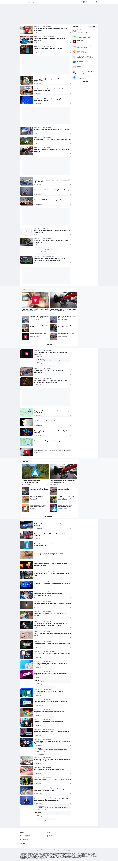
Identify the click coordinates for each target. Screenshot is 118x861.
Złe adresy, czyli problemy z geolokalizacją (36, 497)
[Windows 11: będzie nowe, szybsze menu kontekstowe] (26, 422)
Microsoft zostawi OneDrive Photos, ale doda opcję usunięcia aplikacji (51, 664)
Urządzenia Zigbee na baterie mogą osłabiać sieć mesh (52, 603)
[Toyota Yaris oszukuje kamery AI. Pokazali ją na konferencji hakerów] (53, 499)
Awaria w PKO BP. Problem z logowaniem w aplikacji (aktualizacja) (52, 231)
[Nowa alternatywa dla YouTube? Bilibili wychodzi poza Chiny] (26, 40)
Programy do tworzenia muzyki (25, 835)
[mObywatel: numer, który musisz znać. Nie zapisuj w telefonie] (26, 30)
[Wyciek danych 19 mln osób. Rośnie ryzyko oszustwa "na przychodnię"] (26, 760)
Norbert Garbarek (46, 429)
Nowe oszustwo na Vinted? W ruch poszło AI (49, 48)
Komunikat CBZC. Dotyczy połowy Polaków (48, 200)
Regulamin (49, 850)
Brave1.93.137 (80, 51)
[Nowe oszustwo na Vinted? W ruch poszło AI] (26, 49)
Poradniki (48, 834)
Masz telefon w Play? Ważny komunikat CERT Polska (52, 653)
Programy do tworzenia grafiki (25, 842)
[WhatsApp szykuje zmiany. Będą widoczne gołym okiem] (26, 80)
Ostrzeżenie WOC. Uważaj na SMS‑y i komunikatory (51, 190)
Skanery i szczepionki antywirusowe (84, 73)
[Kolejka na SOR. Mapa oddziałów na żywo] (26, 442)
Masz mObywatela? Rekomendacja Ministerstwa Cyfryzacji (38, 334)
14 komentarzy (39, 425)
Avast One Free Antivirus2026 (84, 31)
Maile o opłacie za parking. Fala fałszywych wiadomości (66, 334)
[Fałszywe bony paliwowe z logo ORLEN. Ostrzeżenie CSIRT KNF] (26, 151)
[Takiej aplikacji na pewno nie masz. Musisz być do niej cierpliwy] (26, 432)
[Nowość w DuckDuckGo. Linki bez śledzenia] (26, 722)
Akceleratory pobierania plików (83, 37)
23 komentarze (39, 204)
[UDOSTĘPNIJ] (70, 33)
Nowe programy (22, 843)
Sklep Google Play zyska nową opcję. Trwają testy (51, 701)
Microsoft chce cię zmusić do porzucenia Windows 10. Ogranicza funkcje (52, 742)
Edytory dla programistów (82, 47)
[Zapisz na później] (68, 33)
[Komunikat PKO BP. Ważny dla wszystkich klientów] (26, 131)
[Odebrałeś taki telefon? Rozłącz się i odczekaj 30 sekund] (26, 615)
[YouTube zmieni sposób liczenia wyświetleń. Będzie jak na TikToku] (26, 452)
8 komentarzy (38, 657)
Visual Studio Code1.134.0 (83, 46)
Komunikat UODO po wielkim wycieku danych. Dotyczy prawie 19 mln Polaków (50, 790)
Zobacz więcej (48, 344)
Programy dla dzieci (23, 840)
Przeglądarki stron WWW (82, 52)
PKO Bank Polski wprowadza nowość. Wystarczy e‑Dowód (50, 524)
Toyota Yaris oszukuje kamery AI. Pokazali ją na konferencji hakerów (67, 497)
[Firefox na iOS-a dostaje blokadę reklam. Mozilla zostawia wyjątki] (26, 565)
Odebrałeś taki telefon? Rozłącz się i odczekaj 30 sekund (50, 614)
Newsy (44, 2)
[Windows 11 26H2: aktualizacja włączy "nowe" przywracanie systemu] (26, 100)
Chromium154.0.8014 (82, 77)
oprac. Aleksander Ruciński (48, 256)
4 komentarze (38, 32)
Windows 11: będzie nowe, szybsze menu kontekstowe (52, 421)
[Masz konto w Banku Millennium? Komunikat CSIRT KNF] (26, 535)
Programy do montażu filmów (25, 838)
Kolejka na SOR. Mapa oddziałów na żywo (48, 441)
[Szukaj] (81, 2)
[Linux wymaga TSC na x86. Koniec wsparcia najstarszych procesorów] (26, 595)
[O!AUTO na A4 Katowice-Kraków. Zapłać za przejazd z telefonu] (25, 508)
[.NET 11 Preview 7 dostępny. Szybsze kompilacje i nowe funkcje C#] (26, 634)
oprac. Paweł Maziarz (47, 46)
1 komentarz (38, 143)
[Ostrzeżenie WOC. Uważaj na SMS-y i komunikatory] (26, 191)
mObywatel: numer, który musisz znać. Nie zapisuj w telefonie (51, 29)
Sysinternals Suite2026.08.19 (84, 56)
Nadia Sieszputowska (47, 409)
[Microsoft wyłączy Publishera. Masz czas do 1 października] (26, 692)
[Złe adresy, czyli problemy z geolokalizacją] (25, 499)
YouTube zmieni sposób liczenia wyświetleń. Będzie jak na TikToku (52, 451)
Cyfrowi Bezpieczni (62, 2)
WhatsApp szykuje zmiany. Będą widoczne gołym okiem (48, 80)
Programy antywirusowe (82, 32)
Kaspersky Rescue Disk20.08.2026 (85, 71)
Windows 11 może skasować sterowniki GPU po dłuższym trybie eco (49, 90)
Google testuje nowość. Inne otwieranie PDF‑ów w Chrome (50, 712)
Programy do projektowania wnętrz (26, 836)
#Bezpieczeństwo (28, 289)
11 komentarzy (39, 528)
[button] (97, 2)
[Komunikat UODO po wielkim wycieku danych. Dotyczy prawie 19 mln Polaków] (26, 790)
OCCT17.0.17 (80, 40)
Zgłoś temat (60, 850)
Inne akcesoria (80, 67)
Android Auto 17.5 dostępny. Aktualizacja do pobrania (52, 139)
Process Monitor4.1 (82, 61)
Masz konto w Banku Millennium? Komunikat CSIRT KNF (49, 534)
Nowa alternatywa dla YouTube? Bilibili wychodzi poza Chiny (50, 39)
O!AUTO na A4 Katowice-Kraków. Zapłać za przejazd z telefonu (38, 505)
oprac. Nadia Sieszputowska (48, 36)
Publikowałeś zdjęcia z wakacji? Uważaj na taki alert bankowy (52, 574)
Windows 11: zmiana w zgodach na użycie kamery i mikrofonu (51, 241)
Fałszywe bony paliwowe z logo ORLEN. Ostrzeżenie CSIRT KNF (51, 150)
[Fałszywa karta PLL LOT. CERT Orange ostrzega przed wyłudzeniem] (26, 181)
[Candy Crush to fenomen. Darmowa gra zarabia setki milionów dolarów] (26, 545)
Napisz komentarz (39, 83)
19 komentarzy (39, 617)
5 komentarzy (38, 93)
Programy (38, 2)
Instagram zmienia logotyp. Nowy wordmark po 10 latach (51, 732)
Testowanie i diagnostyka (82, 42)
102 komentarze (39, 803)
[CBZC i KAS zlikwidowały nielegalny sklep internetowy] (26, 780)
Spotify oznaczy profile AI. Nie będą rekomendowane (52, 643)
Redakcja (43, 850)
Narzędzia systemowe (81, 62)
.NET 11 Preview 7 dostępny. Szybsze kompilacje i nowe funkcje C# (52, 634)
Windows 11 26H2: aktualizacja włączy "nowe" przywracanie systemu (49, 99)
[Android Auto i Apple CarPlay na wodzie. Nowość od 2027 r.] (53, 508)
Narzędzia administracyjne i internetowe (85, 57)
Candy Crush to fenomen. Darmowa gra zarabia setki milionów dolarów (52, 544)
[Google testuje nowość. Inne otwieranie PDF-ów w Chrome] (26, 712)
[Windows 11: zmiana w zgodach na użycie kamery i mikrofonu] (26, 242)
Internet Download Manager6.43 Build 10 (87, 35)
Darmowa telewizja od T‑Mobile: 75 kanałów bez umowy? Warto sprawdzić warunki (50, 381)
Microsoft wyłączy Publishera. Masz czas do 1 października (49, 692)
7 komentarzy (38, 244)
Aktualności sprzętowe (50, 835)
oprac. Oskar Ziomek (47, 26)
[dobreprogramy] (29, 2)
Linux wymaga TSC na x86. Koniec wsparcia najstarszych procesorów (48, 594)
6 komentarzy (38, 445)
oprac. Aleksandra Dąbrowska (49, 77)
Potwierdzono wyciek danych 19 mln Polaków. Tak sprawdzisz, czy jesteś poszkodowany (51, 800)
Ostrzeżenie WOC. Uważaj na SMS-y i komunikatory (67, 317)
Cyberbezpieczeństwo (50, 836)
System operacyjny (50, 838)
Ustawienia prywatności (80, 850)
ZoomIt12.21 (80, 66)
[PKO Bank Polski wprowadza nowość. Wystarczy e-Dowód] (26, 525)
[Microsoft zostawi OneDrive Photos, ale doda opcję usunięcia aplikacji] (26, 664)
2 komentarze (38, 52)
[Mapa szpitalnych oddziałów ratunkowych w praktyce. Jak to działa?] (26, 412)
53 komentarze (39, 745)
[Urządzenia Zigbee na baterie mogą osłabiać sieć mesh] (26, 605)
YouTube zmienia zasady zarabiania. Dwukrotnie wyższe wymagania (50, 674)
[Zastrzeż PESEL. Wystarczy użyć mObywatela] (26, 770)
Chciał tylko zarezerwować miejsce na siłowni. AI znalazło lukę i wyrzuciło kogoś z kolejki (50, 624)
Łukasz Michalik (33, 499)
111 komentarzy (39, 356)
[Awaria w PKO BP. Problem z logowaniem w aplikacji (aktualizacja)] (26, 232)
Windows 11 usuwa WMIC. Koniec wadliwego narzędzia (52, 583)
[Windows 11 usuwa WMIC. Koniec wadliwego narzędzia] (26, 585)
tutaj (44, 858)
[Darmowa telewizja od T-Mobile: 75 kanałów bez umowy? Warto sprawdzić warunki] (26, 381)
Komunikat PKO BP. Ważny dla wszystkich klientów (51, 129)
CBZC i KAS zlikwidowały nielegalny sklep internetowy (52, 779)
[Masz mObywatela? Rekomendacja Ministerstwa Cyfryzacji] (25, 336)
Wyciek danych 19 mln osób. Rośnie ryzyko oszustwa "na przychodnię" (52, 760)
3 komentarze (38, 42)
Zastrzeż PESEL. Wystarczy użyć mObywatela (49, 769)
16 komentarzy (39, 597)
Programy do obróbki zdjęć (24, 834)
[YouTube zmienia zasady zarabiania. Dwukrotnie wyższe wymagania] (26, 674)
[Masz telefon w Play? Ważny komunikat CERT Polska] (26, 654)
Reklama (55, 850)
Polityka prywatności (69, 850)
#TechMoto (26, 461)
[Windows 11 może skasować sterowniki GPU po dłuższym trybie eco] (26, 90)
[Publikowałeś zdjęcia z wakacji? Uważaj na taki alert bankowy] (26, 575)
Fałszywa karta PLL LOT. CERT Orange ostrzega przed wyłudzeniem (52, 181)
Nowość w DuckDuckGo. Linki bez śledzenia (48, 721)
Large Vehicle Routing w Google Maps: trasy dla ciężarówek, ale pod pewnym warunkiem (50, 259)
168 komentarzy (39, 793)
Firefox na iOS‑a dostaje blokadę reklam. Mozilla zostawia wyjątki (50, 564)
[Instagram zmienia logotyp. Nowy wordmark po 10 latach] (26, 732)
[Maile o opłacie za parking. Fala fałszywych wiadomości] (53, 336)
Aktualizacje (92, 26)
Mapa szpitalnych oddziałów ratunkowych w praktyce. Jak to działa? (52, 412)
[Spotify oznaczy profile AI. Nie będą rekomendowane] (26, 644)
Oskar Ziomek (45, 228)
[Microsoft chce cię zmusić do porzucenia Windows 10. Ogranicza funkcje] (26, 742)
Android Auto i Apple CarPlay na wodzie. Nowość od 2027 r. (66, 505)
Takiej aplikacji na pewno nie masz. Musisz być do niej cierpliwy (52, 431)
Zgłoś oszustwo (52, 2)
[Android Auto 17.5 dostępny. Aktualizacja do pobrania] (26, 141)
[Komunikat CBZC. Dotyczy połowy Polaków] (26, 201)
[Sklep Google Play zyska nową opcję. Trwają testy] (26, 702)
